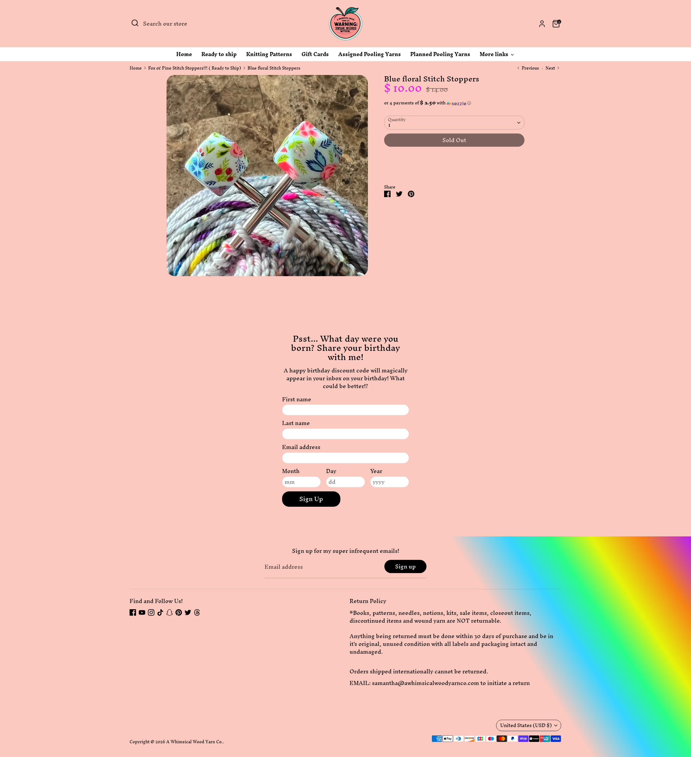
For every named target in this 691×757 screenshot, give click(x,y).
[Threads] (197, 612)
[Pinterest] (178, 612)
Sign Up (311, 499)
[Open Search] (135, 23)
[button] (454, 103)
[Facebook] (133, 612)
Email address (301, 447)
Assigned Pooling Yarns (369, 55)
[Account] (542, 23)
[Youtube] (142, 612)
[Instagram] (151, 612)
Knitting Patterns (269, 55)
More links (495, 55)
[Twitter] (188, 612)
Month (291, 471)
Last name (296, 423)
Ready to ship (219, 55)
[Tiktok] (160, 612)
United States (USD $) (526, 725)
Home (184, 55)
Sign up (405, 566)
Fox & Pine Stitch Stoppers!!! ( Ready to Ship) (194, 68)
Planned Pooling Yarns (440, 55)
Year (376, 471)
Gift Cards (315, 55)
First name (296, 399)
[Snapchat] (169, 612)
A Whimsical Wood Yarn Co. (194, 741)
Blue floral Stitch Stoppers (274, 68)
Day (331, 471)
